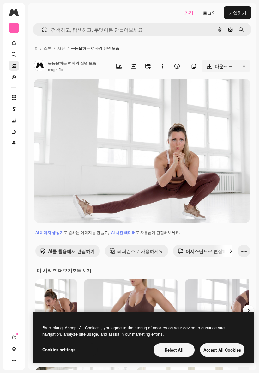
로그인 (209, 12)
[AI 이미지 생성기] (14, 120)
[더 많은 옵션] (162, 66)
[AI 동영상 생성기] (14, 132)
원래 (70, 91)
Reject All (174, 350)
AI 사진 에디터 (123, 232)
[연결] (14, 338)
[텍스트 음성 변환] (14, 143)
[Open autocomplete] (42, 29)
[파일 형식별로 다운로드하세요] (244, 66)
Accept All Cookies (222, 350)
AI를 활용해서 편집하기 (71, 251)
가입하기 (237, 12)
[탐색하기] (14, 77)
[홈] (14, 43)
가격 (188, 12)
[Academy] (14, 349)
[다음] (230, 251)
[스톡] (14, 66)
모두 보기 (81, 270)
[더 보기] (14, 360)
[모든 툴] (14, 98)
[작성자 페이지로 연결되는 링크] (39, 66)
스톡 (47, 48)
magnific (55, 69)
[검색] (14, 54)
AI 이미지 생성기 (49, 232)
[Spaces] (14, 109)
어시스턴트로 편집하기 (208, 251)
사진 (61, 48)
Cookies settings (58, 349)
